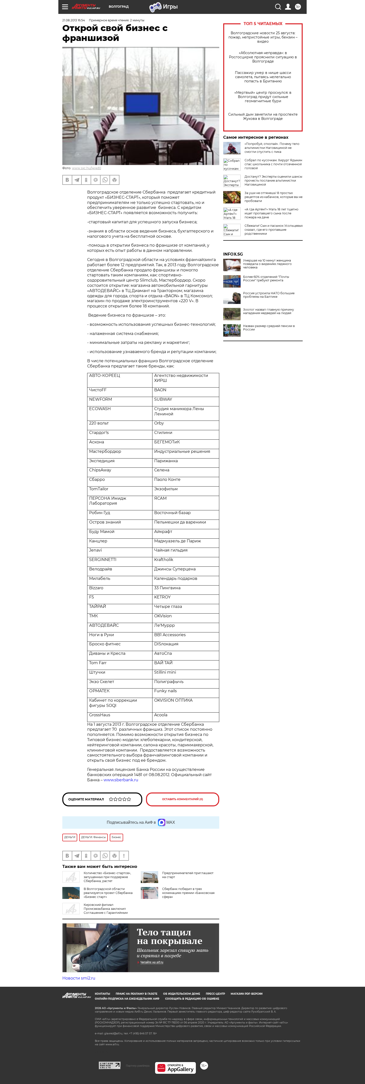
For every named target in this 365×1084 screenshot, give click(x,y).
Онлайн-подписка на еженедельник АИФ (127, 998)
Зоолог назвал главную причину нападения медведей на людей (268, 311)
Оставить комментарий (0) (182, 799)
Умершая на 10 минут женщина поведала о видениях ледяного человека (267, 264)
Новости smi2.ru (78, 978)
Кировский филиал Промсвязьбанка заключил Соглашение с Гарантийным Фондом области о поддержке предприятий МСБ (97, 912)
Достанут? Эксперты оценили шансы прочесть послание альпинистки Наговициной (273, 180)
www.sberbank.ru (121, 780)
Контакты (102, 993)
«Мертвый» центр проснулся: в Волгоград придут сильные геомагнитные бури (263, 97)
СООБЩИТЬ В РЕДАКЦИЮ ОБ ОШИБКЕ (192, 998)
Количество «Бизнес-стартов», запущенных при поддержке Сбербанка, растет (107, 877)
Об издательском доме (181, 993)
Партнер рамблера (137, 1065)
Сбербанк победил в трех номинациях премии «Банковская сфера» (188, 893)
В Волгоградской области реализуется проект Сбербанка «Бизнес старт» (108, 893)
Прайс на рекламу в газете (136, 993)
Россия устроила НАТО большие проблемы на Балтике (268, 295)
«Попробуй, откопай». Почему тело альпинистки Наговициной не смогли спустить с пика (272, 148)
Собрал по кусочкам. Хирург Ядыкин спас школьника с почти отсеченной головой (273, 164)
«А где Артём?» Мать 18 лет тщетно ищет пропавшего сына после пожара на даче (271, 213)
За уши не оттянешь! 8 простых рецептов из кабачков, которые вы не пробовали (273, 197)
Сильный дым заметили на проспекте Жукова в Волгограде (263, 116)
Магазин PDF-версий (246, 993)
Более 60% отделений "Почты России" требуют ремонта (266, 278)
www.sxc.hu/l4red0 (86, 168)
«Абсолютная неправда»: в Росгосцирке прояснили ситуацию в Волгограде (263, 57)
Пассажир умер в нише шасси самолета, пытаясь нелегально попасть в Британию (263, 77)
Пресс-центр (215, 993)
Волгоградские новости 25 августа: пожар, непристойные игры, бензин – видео (262, 37)
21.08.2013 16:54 (73, 20)
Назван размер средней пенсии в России (269, 327)
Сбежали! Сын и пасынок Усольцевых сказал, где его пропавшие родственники (274, 229)
